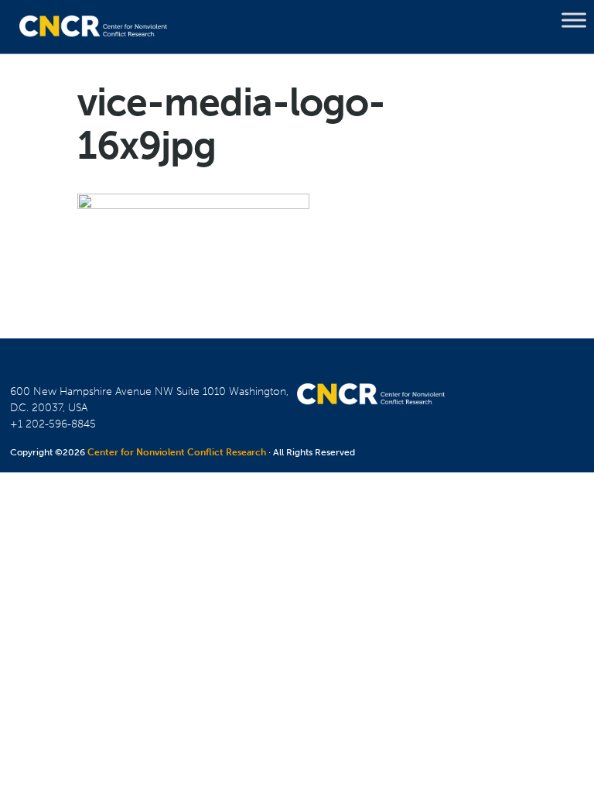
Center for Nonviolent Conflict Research (176, 452)
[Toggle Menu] (574, 20)
